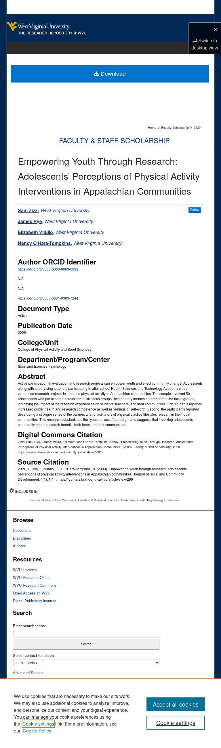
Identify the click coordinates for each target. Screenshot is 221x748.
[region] (110, 713)
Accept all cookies (176, 704)
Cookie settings (38, 723)
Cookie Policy (37, 730)
